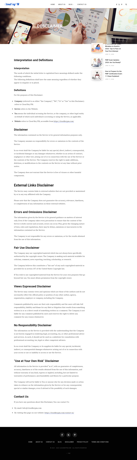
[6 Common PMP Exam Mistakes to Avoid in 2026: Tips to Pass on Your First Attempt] (98, 49)
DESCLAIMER (69, 442)
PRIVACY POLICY (82, 442)
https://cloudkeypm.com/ (64, 121)
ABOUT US (39, 442)
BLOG (60, 442)
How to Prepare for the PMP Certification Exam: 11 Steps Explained (113, 73)
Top (69, 453)
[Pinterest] (75, 435)
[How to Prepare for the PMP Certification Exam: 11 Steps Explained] (98, 75)
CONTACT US (50, 442)
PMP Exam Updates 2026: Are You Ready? (113, 61)
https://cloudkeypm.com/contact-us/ (59, 413)
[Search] (125, 4)
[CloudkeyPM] (12, 4)
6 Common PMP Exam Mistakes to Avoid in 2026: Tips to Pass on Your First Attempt (113, 47)
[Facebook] (62, 435)
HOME (30, 442)
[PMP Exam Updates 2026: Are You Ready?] (98, 63)
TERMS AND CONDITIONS (100, 442)
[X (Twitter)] (68, 435)
